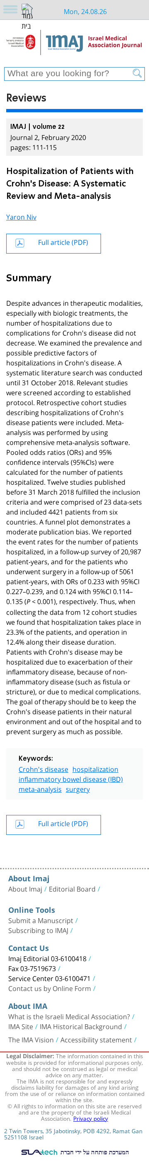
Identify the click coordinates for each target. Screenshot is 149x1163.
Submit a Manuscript (40, 920)
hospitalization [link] (95, 768)
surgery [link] (78, 788)
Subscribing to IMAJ (38, 930)
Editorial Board (72, 888)
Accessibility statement (96, 1039)
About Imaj (25, 888)
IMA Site (20, 1026)
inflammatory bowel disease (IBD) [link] (71, 778)
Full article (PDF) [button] (63, 241)
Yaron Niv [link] (21, 216)
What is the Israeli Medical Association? (69, 1016)
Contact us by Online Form (49, 988)
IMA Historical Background (81, 1026)
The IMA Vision (31, 1039)
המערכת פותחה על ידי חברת (94, 1152)
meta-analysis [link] (40, 788)
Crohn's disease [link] (43, 768)
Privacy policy (90, 1118)
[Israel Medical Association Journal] (74, 46)
